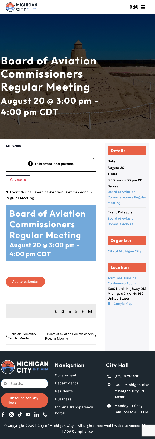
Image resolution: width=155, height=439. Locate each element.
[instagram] (11, 414)
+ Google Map (121, 304)
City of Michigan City (124, 251)
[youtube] (28, 414)
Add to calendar (25, 282)
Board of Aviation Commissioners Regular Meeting (69, 336)
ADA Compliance (78, 431)
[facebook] (3, 414)
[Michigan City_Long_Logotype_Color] (21, 4)
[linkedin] (36, 414)
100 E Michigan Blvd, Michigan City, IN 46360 (132, 391)
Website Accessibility (132, 426)
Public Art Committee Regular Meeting (22, 336)
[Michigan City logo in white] (24, 362)
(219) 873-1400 (127, 376)
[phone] (45, 414)
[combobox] (24, 383)
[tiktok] (20, 414)
